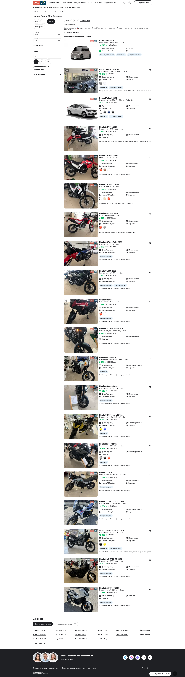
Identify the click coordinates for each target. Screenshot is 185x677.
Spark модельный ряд (43, 624)
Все (36, 21)
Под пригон (39, 27)
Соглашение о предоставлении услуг (46, 668)
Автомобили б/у (54, 3)
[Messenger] (131, 657)
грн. (48, 62)
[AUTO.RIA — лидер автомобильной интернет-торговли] (39, 3)
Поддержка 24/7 (110, 3)
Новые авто (67, 3)
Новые (51, 21)
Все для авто (79, 3)
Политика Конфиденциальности (73, 668)
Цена (36, 51)
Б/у (43, 21)
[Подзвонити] (150, 657)
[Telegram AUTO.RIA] (125, 657)
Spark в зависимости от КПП (66, 624)
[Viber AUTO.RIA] (137, 657)
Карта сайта (91, 668)
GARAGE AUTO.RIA (95, 3)
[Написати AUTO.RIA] (143, 657)
